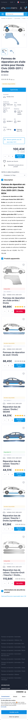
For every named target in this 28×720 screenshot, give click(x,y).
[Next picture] (24, 35)
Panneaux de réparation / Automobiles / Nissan (13, 659)
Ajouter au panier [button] (20, 156)
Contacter (4, 2)
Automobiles (17, 18)
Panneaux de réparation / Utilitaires (10, 674)
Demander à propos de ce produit (15, 165)
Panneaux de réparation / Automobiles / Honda (13, 647)
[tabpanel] (14, 115)
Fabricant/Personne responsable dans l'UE (13, 596)
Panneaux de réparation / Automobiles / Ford (12, 643)
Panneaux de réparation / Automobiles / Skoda (13, 667)
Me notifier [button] (19, 311)
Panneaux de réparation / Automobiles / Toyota (13, 671)
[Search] (25, 14)
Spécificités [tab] (14, 90)
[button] (5, 156)
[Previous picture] (4, 35)
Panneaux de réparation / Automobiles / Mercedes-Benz (11, 654)
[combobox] (14, 175)
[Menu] (2, 14)
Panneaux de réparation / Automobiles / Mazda (13, 650)
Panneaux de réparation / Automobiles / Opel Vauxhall (12, 663)
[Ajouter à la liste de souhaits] (23, 264)
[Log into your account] (21, 8)
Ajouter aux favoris (12, 161)
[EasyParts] (9, 8)
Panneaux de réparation (6, 18)
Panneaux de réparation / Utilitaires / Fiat (11, 640)
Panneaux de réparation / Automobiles (11, 636)
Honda (23, 18)
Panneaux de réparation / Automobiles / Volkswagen (11, 678)
